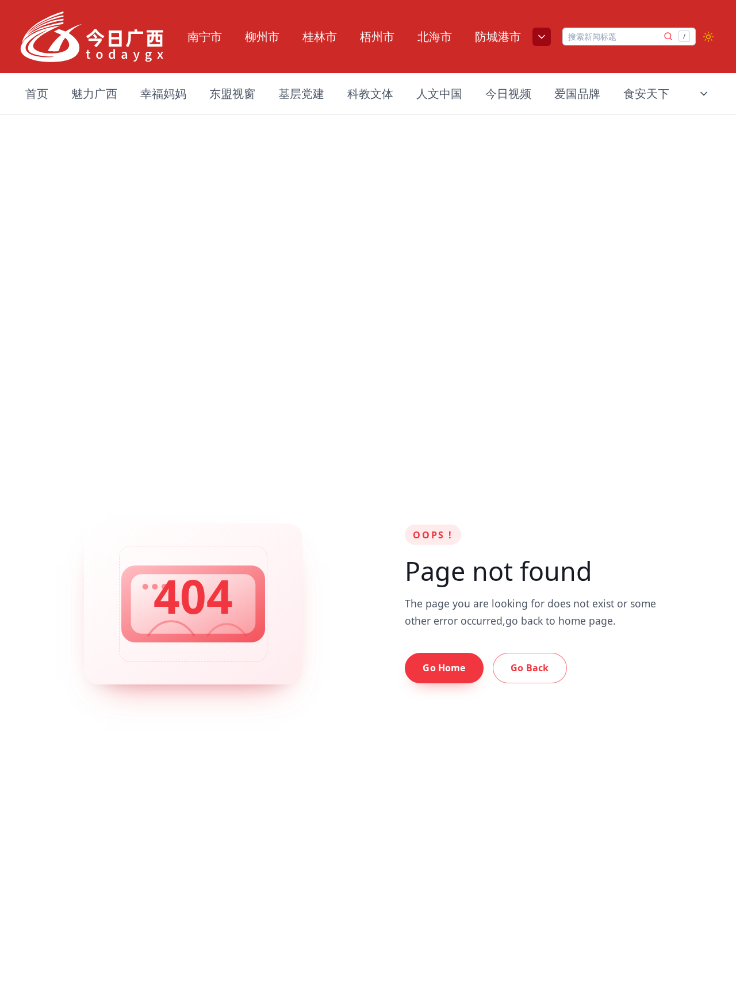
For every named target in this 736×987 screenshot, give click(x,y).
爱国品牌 (577, 93)
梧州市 (377, 36)
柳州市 (262, 36)
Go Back (530, 667)
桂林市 (319, 36)
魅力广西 (94, 93)
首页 (36, 93)
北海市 (434, 36)
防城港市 (498, 36)
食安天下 (646, 93)
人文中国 (439, 93)
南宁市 (204, 36)
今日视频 (508, 93)
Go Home (444, 667)
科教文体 (370, 93)
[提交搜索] (668, 36)
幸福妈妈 (163, 93)
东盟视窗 (232, 93)
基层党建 (301, 93)
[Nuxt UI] (92, 37)
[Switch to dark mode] (708, 37)
